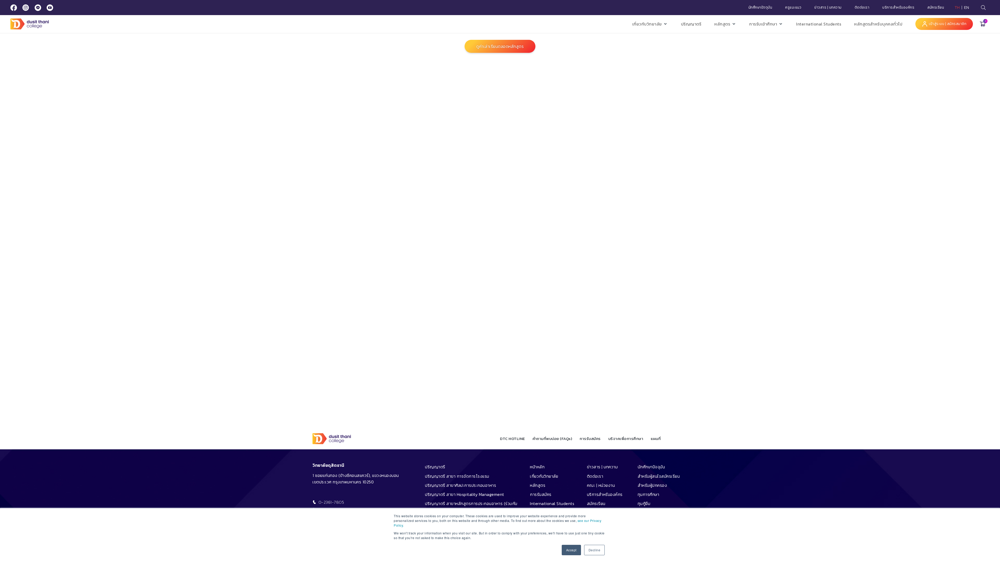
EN (966, 7)
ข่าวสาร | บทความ (828, 7)
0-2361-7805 (331, 502)
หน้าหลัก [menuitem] (537, 467)
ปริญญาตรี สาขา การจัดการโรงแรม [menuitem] (457, 476)
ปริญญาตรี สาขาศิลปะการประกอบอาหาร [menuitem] (460, 485)
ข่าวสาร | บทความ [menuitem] (602, 467)
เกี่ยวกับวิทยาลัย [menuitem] (544, 476)
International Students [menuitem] (552, 503)
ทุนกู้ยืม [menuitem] (644, 503)
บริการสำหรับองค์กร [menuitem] (605, 494)
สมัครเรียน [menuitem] (596, 503)
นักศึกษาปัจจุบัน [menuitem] (651, 467)
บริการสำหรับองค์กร (898, 7)
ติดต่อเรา (862, 7)
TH (957, 7)
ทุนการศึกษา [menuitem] (648, 494)
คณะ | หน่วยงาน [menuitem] (601, 485)
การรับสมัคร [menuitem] (541, 494)
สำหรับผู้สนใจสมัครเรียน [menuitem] (659, 476)
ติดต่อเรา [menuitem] (595, 476)
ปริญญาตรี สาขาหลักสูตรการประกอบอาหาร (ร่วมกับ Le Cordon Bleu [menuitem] (471, 507)
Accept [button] (571, 550)
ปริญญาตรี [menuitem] (435, 467)
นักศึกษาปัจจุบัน (760, 7)
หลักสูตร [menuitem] (537, 485)
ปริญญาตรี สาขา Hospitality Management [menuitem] (464, 494)
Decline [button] (595, 550)
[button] (650, 24)
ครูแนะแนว (793, 7)
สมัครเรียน (935, 7)
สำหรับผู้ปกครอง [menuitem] (652, 485)
